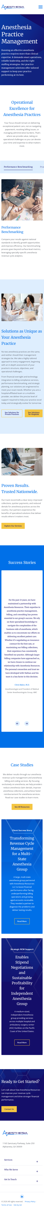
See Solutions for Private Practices (12, 413)
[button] (17, 723)
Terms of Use (6, 1205)
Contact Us (9, 1109)
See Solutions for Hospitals (33, 413)
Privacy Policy (30, 1201)
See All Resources (22, 807)
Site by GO (18, 1205)
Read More (22, 921)
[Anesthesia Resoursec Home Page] (12, 7)
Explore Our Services (13, 526)
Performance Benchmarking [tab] (18, 167)
